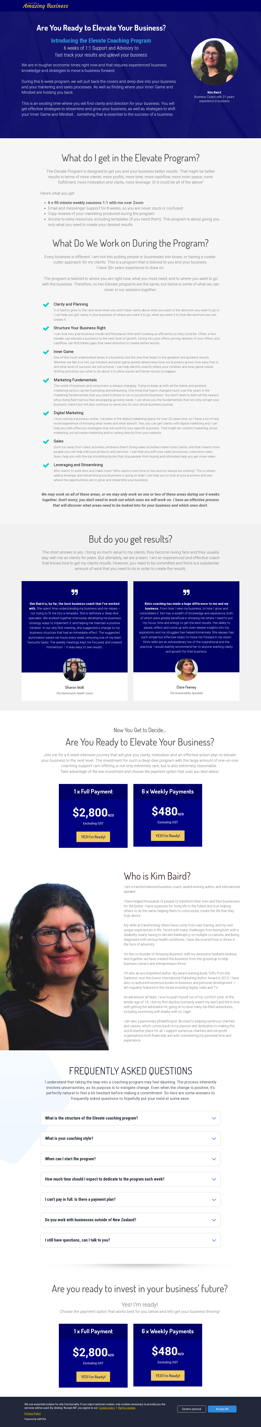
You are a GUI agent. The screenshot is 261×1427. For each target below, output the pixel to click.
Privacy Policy (32, 1413)
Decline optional (191, 1409)
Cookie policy (107, 1407)
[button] (214, 1118)
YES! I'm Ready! (93, 836)
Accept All (222, 1409)
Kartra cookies (126, 1407)
